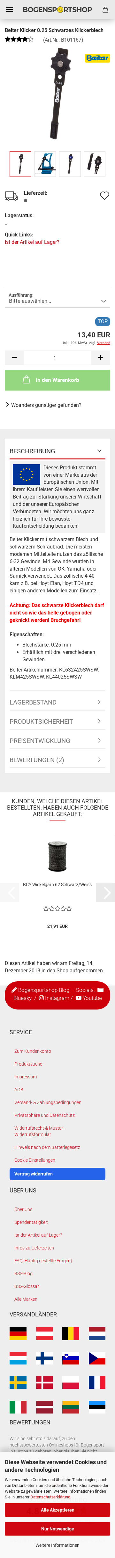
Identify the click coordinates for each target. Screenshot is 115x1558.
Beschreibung (32, 451)
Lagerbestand (33, 702)
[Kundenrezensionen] (19, 41)
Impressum (25, 1076)
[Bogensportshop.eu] (57, 9)
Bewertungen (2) (37, 760)
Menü (9, 9)
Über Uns (23, 1209)
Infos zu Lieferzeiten (34, 1247)
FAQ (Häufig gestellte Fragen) (43, 1260)
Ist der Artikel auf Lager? (32, 242)
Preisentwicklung (40, 741)
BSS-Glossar (26, 1286)
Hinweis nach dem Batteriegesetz (47, 1147)
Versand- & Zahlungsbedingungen (47, 1102)
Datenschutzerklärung (50, 1497)
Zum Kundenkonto (32, 1051)
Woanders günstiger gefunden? (46, 405)
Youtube (92, 997)
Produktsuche (28, 1064)
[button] (14, 357)
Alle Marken (25, 1299)
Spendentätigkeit (31, 1222)
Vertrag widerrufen (33, 1173)
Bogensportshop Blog (43, 990)
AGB (18, 1089)
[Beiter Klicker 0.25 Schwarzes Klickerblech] (57, 93)
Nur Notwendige (57, 1528)
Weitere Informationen (57, 1545)
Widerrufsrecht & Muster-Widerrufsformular (39, 1131)
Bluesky (22, 997)
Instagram (57, 997)
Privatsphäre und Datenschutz (44, 1115)
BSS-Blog (23, 1273)
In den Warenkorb (57, 380)
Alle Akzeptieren (57, 1510)
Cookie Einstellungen (34, 1160)
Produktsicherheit (41, 721)
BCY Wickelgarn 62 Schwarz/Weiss (57, 884)
